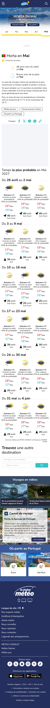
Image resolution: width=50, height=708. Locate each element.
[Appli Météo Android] (34, 676)
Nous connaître (8, 624)
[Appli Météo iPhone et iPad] (16, 676)
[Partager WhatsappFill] (34, 121)
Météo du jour (10, 109)
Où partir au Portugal (13, 114)
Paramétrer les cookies (37, 692)
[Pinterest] (34, 664)
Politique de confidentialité (16, 692)
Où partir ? (33, 24)
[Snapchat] (22, 664)
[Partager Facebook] (19, 121)
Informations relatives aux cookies (26, 688)
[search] (46, 4)
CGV (30, 684)
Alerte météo (7, 620)
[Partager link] (40, 121)
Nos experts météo (10, 612)
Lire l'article (38, 539)
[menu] (4, 4)
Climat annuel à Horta (31, 109)
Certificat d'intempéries (12, 616)
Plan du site (38, 684)
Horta (14, 8)
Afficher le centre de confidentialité (26, 696)
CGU (24, 684)
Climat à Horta (18, 24)
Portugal (8, 8)
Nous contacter (8, 632)
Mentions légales (13, 684)
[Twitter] (15, 664)
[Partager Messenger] (29, 121)
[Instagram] (28, 664)
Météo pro (6, 652)
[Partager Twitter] (24, 121)
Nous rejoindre (8, 628)
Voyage (3, 8)
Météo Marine (8, 648)
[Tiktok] (40, 664)
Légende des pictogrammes (15, 636)
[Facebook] (9, 664)
